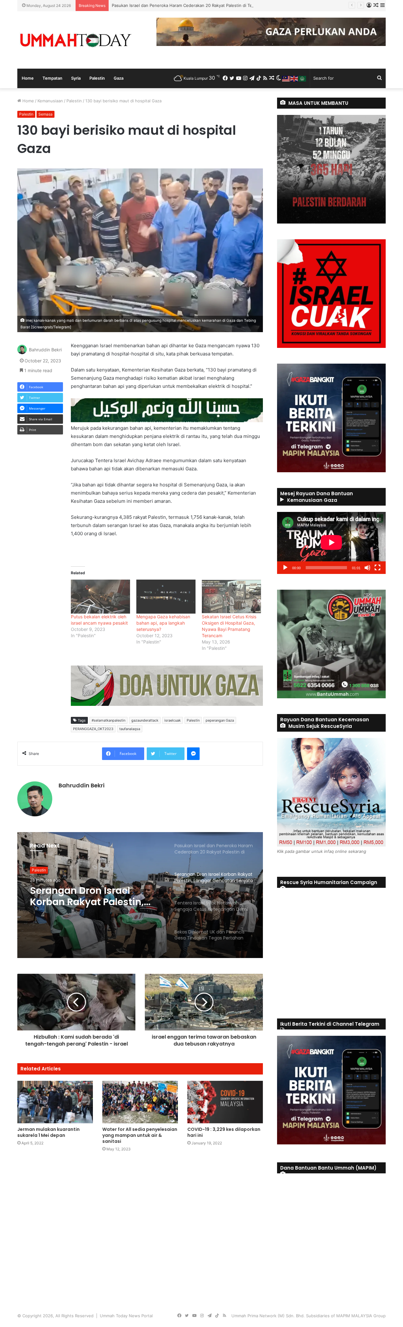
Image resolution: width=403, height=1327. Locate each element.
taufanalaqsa (129, 729)
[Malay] (286, 78)
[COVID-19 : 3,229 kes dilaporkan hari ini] (225, 1102)
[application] (331, 543)
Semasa (45, 114)
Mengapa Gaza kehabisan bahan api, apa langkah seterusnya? (163, 623)
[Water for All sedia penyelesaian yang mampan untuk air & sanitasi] (140, 1102)
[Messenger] (193, 753)
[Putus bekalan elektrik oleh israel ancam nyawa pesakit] (100, 596)
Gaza (118, 78)
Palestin (97, 78)
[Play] (285, 567)
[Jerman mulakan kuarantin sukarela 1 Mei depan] (55, 1102)
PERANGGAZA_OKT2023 (93, 729)
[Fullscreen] (377, 567)
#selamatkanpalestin (108, 720)
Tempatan (52, 78)
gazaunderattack (144, 720)
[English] (294, 78)
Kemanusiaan (50, 100)
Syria (76, 78)
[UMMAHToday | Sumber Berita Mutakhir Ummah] (75, 40)
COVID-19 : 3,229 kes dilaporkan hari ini (223, 1132)
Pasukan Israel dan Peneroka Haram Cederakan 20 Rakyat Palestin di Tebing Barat (192, 5)
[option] (140, 895)
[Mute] (367, 567)
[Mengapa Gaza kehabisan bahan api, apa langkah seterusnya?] (166, 596)
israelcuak (172, 720)
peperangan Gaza (220, 720)
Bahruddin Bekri (45, 349)
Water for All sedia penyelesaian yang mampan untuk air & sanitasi (139, 1135)
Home (28, 78)
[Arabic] (302, 78)
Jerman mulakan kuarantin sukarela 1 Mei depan (48, 1132)
